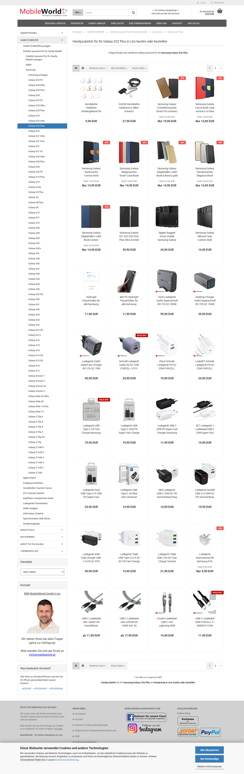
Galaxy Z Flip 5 (35, 421)
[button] (76, 68)
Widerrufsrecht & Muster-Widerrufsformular (95, 730)
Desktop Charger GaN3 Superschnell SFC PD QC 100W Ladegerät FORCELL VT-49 (204, 301)
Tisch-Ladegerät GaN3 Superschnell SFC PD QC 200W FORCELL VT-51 (167, 301)
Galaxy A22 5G (35, 330)
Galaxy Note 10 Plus (38, 406)
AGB (77, 736)
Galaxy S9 (33, 197)
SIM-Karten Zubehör (33, 513)
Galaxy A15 (34, 345)
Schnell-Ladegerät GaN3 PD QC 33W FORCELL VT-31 (129, 365)
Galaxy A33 (34, 289)
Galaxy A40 (34, 273)
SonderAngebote (31, 523)
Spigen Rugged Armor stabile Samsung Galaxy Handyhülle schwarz (167, 236)
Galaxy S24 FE (35, 80)
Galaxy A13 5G (35, 360)
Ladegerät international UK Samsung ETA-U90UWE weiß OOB (204, 558)
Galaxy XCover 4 (36, 391)
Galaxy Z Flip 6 (35, 416)
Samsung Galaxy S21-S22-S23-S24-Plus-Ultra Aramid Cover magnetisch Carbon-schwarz (129, 236)
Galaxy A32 (34, 299)
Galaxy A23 (34, 319)
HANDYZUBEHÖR (29, 40)
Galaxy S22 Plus (36, 125)
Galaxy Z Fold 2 (36, 467)
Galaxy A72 (34, 212)
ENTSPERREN (27, 537)
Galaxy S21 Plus (36, 141)
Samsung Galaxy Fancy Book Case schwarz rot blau (204, 108)
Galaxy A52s (34, 248)
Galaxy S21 (34, 146)
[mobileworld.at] (43, 12)
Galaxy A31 (34, 304)
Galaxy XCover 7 (36, 375)
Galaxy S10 (34, 182)
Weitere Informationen (209, 766)
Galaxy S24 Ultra (36, 85)
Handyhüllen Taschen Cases (37, 488)
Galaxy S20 (34, 166)
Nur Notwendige (209, 758)
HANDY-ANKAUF (97, 23)
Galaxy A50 (34, 258)
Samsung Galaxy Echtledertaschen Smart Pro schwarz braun (167, 108)
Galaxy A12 (34, 370)
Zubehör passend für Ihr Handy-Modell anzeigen (42, 58)
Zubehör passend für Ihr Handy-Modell (42, 51)
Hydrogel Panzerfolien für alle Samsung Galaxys (91, 301)
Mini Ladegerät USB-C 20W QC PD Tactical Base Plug (167, 493)
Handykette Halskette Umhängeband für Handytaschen (91, 108)
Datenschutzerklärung (67, 759)
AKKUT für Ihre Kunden (32, 544)
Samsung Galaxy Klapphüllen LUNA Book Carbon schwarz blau (91, 236)
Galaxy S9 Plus (35, 192)
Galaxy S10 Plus (36, 177)
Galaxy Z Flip (34, 442)
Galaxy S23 (34, 115)
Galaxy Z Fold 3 (36, 462)
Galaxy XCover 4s (37, 386)
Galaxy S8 (33, 207)
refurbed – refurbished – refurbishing (42, 688)
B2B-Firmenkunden (140, 23)
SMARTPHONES (28, 33)
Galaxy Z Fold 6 (36, 447)
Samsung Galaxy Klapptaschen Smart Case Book (129, 172)
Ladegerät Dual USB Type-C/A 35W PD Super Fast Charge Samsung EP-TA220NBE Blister (91, 493)
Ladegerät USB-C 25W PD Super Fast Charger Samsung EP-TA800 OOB (167, 429)
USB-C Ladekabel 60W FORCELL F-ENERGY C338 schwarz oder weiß (205, 622)
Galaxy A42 (34, 263)
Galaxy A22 (34, 324)
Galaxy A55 (34, 227)
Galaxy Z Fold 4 (36, 457)
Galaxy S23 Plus (36, 110)
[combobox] (97, 68)
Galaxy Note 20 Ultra (38, 396)
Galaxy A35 (34, 279)
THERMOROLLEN (29, 551)
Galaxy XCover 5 (36, 380)
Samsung (30, 69)
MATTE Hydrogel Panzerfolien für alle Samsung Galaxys (129, 301)
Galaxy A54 (34, 233)
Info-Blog (194, 23)
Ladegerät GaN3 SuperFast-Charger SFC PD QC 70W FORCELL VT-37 (91, 365)
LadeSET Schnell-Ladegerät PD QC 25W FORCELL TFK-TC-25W (204, 365)
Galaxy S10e (34, 187)
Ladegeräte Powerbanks (35, 503)
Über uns (161, 23)
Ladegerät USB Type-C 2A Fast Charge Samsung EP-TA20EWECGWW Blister (91, 429)
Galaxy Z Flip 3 (35, 432)
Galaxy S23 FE (35, 100)
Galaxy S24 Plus (36, 90)
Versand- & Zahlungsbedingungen (91, 725)
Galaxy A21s (34, 335)
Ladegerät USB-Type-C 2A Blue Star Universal (129, 493)
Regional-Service (55, 23)
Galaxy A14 (34, 350)
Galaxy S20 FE (35, 171)
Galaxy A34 (34, 284)
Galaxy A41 (34, 268)
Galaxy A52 (34, 243)
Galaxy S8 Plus (35, 202)
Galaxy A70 (34, 222)
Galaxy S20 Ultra (36, 156)
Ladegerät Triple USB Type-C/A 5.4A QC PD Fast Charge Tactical (129, 558)
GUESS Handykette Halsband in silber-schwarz (129, 108)
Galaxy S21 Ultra (36, 136)
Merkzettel (218, 2)
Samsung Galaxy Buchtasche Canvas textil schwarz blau (91, 172)
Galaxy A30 (34, 309)
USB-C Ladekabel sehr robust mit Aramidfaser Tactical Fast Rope (91, 622)
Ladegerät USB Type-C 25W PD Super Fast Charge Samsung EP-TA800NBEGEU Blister (129, 429)
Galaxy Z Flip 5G (36, 437)
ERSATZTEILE (27, 530)
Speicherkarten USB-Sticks (36, 518)
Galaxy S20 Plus (36, 161)
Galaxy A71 (34, 217)
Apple (28, 64)
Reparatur (77, 23)
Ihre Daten (117, 23)
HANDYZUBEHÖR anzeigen (37, 46)
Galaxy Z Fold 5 (36, 452)
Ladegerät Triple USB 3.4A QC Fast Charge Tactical (167, 558)
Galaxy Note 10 (36, 411)
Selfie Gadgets (30, 508)
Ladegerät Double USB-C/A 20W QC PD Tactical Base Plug (205, 493)
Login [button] (202, 2)
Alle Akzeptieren (209, 750)
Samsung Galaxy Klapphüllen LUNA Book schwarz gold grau (167, 172)
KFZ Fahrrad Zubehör (33, 493)
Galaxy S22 (34, 131)
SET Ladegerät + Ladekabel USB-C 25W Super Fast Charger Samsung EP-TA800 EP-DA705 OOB (205, 429)
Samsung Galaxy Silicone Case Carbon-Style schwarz (204, 236)
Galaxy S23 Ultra (36, 105)
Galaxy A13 (34, 365)
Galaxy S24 (34, 95)
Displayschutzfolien (33, 483)
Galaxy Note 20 (36, 401)
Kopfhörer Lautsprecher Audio (38, 498)
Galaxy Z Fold (35, 472)
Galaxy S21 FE (35, 151)
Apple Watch (29, 477)
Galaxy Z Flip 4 (35, 426)
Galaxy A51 (34, 253)
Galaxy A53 (34, 238)
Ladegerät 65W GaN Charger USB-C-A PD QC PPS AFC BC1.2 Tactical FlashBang (91, 558)
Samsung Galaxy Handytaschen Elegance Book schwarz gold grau (205, 172)
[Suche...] (133, 12)
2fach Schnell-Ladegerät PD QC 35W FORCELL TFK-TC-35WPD (166, 365)
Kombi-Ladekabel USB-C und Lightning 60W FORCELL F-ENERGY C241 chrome (167, 622)
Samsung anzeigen (38, 75)
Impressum (80, 714)
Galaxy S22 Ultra (36, 120)
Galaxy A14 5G (35, 355)
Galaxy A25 (34, 314)
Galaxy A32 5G (35, 294)
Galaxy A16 (34, 340)
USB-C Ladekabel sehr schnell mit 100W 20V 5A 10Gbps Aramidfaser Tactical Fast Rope (129, 622)
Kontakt (177, 23)
